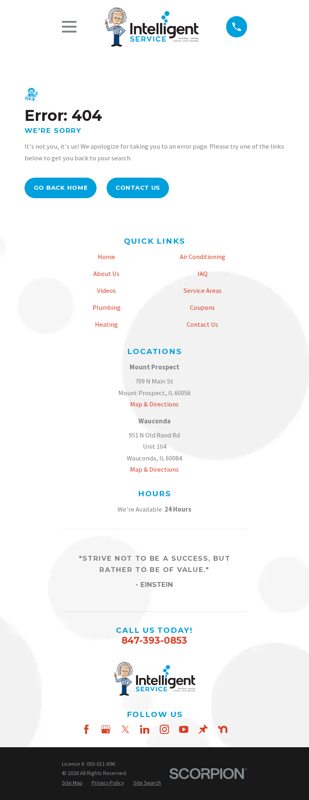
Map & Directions (154, 404)
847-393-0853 (154, 640)
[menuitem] (72, 783)
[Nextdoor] (222, 729)
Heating (106, 324)
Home (106, 257)
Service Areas (202, 290)
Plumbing (107, 307)
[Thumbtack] (203, 729)
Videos (106, 290)
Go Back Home (61, 187)
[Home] (151, 27)
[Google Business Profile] (105, 729)
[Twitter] (125, 729)
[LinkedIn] (144, 729)
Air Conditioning (202, 257)
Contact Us (137, 187)
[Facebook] (86, 729)
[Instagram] (164, 729)
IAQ (203, 273)
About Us (106, 273)
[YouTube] (183, 729)
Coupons (202, 307)
